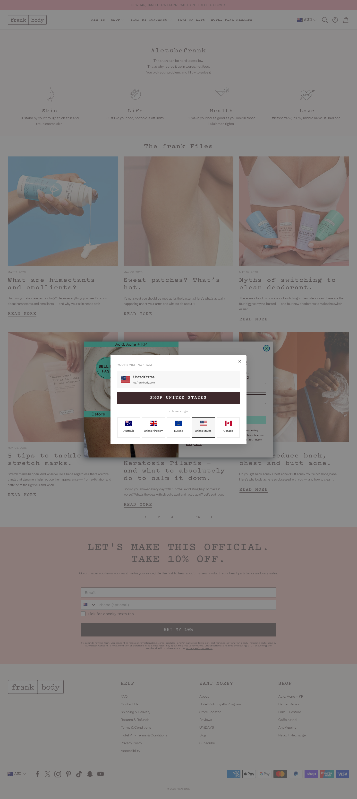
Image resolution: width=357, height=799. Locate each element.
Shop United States (178, 398)
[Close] (240, 361)
